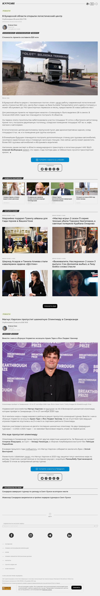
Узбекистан (35, 33)
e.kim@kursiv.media (14, 29)
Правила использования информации (17, 548)
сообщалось (31, 449)
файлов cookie (47, 589)
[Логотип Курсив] (8, 3)
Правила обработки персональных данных (18, 556)
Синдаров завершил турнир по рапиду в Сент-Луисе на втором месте (35, 492)
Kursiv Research (10, 568)
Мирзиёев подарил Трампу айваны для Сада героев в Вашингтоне (25, 219)
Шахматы (15, 334)
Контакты (8, 560)
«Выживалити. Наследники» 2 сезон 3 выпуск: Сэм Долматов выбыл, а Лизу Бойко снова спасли (74, 264)
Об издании (8, 544)
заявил (26, 150)
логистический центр (23, 33)
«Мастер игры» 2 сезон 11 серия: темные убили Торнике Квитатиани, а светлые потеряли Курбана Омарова (73, 221)
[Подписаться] (96, 526)
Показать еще (50, 306)
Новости (6, 11)
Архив (7, 552)
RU (92, 4)
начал (58, 103)
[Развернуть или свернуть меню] (96, 4)
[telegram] (50, 535)
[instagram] (30, 535)
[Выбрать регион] (87, 4)
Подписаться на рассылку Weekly (14, 523)
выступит (50, 409)
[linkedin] (69, 535)
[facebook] (11, 535)
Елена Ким (12, 25)
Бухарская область (9, 33)
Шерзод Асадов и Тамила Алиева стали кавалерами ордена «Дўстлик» (25, 262)
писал (27, 457)
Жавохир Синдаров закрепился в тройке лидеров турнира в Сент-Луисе (36, 497)
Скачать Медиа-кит (11, 564)
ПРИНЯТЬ (76, 587)
